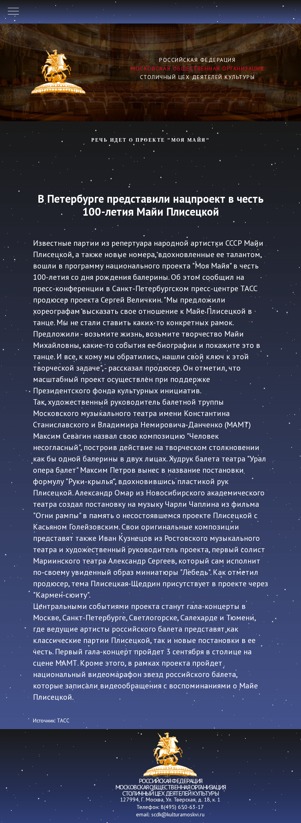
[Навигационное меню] (13, 12)
